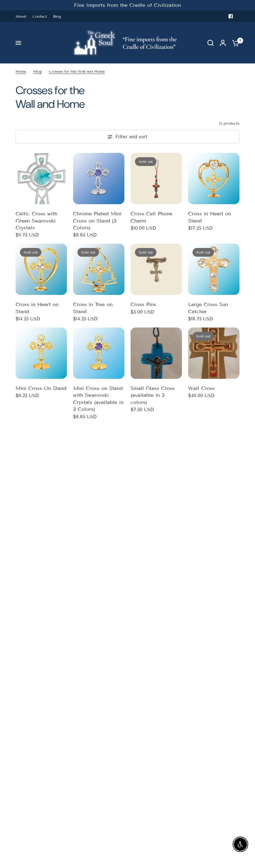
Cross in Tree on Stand (93, 307)
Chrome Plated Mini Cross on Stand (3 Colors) (97, 221)
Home (21, 71)
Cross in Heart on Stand (209, 217)
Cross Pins (143, 304)
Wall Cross (201, 388)
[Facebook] (231, 16)
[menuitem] (23, 16)
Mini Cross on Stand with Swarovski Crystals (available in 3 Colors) (98, 398)
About (21, 16)
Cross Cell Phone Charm (151, 217)
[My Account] (223, 43)
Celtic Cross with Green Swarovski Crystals (36, 221)
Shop (37, 71)
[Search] (210, 43)
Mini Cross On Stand (41, 388)
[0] (234, 43)
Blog (57, 16)
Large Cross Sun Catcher (208, 307)
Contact (40, 16)
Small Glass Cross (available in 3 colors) (153, 395)
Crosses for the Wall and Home (77, 71)
